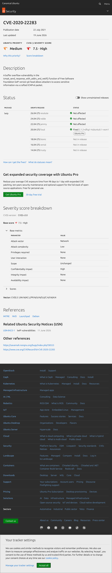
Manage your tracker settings (20, 565)
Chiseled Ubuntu (70, 465)
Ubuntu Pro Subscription (52, 491)
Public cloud (75, 439)
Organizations (46, 423)
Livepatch (71, 446)
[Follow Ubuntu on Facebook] (49, 528)
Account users (67, 482)
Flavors (73, 423)
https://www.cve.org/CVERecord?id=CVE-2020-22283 (29, 349)
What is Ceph (46, 377)
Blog (76, 520)
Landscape (8, 455)
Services (72, 416)
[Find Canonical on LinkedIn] (56, 528)
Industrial (58, 509)
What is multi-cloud (57, 439)
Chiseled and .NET (89, 465)
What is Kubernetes (49, 383)
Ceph (5, 377)
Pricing (79, 482)
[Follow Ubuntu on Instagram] (63, 528)
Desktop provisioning (76, 491)
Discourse (90, 482)
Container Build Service (51, 468)
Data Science (59, 396)
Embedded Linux (60, 410)
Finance (90, 509)
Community (71, 403)
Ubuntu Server (10, 429)
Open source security (50, 502)
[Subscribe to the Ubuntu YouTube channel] (70, 528)
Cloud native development (92, 502)
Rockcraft (69, 468)
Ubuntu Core (9, 416)
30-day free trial (34, 194)
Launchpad (24, 316)
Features (44, 416)
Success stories (58, 416)
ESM (62, 446)
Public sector (71, 509)
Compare (67, 455)
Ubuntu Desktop (11, 423)
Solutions (8, 498)
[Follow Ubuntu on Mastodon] (42, 528)
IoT (5, 410)
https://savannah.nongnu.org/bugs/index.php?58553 (28, 345)
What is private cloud (77, 436)
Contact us (11, 521)
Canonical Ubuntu (10, 3)
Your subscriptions (49, 482)
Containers (8, 465)
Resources (94, 383)
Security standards (87, 446)
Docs (82, 377)
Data (46, 498)
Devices (93, 491)
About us (44, 520)
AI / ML (7, 396)
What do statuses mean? (40, 162)
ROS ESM (44, 403)
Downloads (9, 475)
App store (44, 410)
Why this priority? (11, 55)
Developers (61, 423)
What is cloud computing (52, 436)
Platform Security (48, 446)
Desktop (44, 475)
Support (52, 370)
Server (54, 475)
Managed (59, 377)
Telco (81, 509)
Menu (107, 4)
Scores (13, 289)
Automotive (45, 509)
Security (7, 446)
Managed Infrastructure (77, 498)
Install (43, 370)
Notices (43, 449)
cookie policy (52, 558)
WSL (62, 475)
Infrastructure (57, 498)
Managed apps (47, 390)
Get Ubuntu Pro (13, 194)
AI (41, 498)
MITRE (6, 316)
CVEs (101, 446)
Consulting (72, 377)
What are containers (49, 465)
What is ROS (57, 403)
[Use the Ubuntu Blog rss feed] (84, 528)
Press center (99, 520)
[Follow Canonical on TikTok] (77, 528)
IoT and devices (70, 502)
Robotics (7, 403)
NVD (14, 316)
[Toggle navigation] (107, 11)
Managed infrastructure (15, 390)
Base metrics (16, 230)
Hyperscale (45, 429)
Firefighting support (49, 485)
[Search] (100, 4)
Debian (36, 316)
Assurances (55, 449)
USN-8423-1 (9, 330)
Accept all (43, 565)
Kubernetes (9, 383)
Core (69, 475)
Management (77, 410)
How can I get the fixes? (14, 162)
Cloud (6, 436)
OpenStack (8, 370)
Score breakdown (34, 55)
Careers (68, 520)
